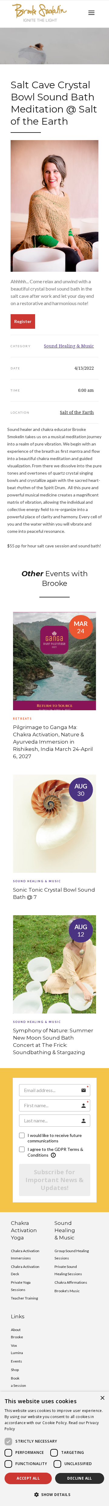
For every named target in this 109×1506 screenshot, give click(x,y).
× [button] (102, 1398)
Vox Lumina (17, 1349)
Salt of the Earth (77, 412)
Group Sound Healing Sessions (71, 1254)
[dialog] (54, 1449)
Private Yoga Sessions (21, 1286)
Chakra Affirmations (70, 1282)
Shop (15, 1369)
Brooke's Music (67, 1291)
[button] (91, 13)
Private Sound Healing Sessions (68, 1270)
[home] (39, 12)
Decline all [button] (79, 1478)
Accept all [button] (28, 1478)
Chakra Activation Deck (25, 1270)
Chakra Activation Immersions (25, 1254)
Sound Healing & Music (69, 346)
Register (22, 321)
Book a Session (18, 1382)
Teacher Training (24, 1298)
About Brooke (17, 1333)
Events (16, 1361)
